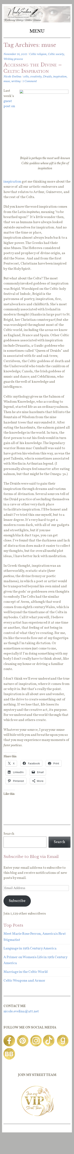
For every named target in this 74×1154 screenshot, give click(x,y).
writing (16, 81)
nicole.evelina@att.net (21, 1011)
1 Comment (30, 81)
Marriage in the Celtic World (25, 972)
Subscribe (17, 901)
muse (6, 81)
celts (26, 76)
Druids (47, 76)
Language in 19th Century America (30, 948)
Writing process (13, 59)
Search (8, 833)
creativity (36, 76)
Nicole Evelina (12, 76)
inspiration (60, 76)
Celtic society (56, 54)
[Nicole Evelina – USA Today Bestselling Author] (37, 21)
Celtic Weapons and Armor (24, 980)
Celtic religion (38, 54)
